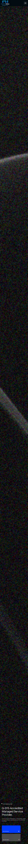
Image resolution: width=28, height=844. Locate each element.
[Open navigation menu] (25, 3)
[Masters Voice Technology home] (5, 3)
